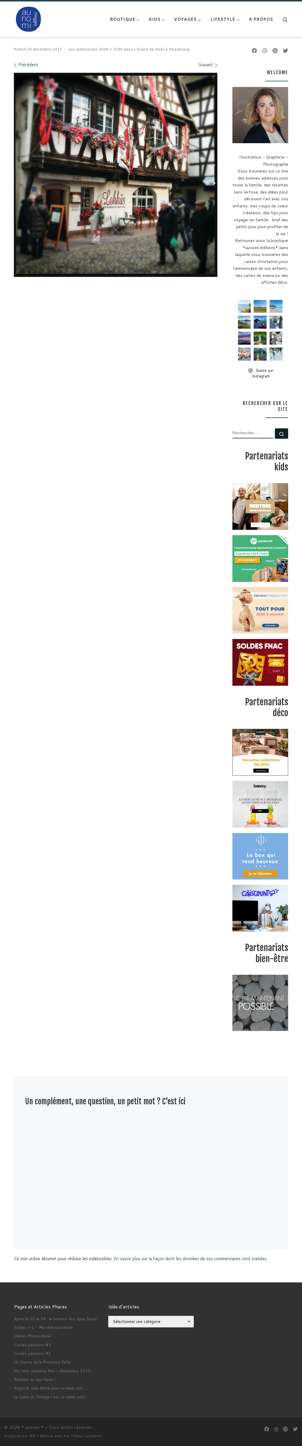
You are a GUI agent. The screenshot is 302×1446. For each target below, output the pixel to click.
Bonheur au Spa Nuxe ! (34, 1379)
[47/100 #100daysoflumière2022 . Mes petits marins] (260, 322)
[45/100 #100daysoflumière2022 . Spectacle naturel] (244, 322)
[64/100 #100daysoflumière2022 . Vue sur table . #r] (276, 322)
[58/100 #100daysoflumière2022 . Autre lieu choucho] (276, 354)
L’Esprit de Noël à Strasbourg (161, 49)
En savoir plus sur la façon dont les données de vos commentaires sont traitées (190, 1258)
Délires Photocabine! (32, 1336)
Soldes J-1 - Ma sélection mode (43, 1327)
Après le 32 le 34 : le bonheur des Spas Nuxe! (55, 1318)
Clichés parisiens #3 (32, 1344)
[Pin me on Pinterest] (275, 51)
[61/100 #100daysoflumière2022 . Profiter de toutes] (260, 306)
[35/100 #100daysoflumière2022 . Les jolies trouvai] (276, 338)
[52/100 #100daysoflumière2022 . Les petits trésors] (244, 354)
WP (32, 1436)
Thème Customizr (86, 1436)
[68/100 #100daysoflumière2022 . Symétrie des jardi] (260, 338)
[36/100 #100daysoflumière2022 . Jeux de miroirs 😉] (260, 354)
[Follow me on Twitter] (285, 51)
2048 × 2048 (110, 49)
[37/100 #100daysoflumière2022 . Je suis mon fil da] (244, 306)
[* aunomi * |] (28, 18)
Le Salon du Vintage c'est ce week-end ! (50, 1397)
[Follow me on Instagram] (264, 51)
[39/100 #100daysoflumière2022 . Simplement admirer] (244, 338)
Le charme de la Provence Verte (42, 1362)
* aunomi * (33, 1427)
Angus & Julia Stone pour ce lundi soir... (49, 1388)
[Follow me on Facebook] (254, 51)
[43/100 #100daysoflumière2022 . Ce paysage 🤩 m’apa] (276, 306)
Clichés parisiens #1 (32, 1353)
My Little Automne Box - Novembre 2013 (52, 1371)
